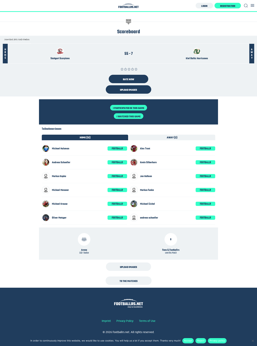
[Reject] (252, 340)
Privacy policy (217, 340)
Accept (188, 340)
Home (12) (85, 137)
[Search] (246, 6)
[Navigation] (252, 5)
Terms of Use (147, 320)
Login (204, 6)
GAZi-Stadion (84, 252)
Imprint (106, 320)
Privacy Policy (124, 320)
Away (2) (172, 137)
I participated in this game (128, 108)
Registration (227, 6)
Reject (200, 340)
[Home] (128, 7)
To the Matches (129, 281)
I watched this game (129, 116)
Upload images (128, 89)
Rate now (128, 79)
